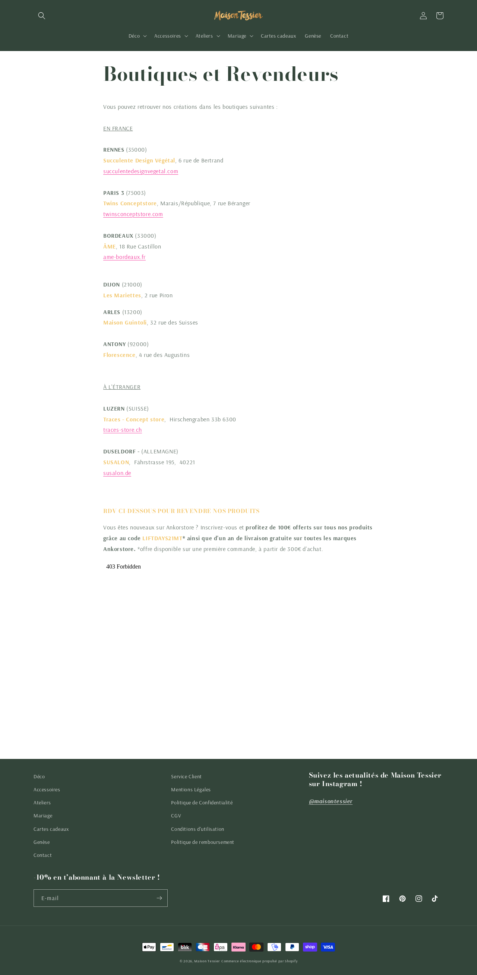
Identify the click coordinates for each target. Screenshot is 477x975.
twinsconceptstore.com (133, 214)
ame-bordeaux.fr (124, 256)
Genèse (42, 842)
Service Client (186, 776)
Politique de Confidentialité (202, 802)
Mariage (43, 815)
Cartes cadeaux (51, 829)
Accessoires (47, 789)
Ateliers (42, 802)
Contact (43, 855)
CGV (176, 815)
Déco (39, 776)
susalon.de (117, 473)
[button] (42, 15)
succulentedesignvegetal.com (140, 171)
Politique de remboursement (202, 842)
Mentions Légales (191, 789)
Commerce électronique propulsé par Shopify (259, 961)
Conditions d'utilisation (197, 829)
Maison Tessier (207, 961)
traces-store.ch (122, 429)
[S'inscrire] (159, 898)
